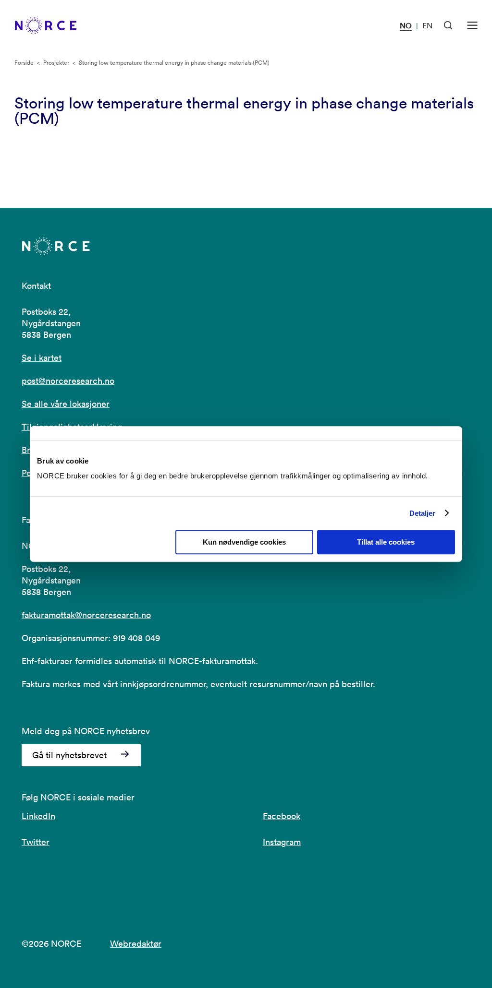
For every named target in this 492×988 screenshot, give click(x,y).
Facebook (281, 815)
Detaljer (422, 513)
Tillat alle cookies (386, 542)
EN (427, 25)
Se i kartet (42, 357)
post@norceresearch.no (68, 380)
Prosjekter (56, 63)
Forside (24, 63)
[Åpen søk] (448, 25)
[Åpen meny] (472, 25)
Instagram (282, 841)
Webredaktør (135, 943)
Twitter (35, 841)
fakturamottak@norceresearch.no (86, 614)
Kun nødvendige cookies (244, 542)
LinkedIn (38, 815)
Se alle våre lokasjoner (66, 403)
